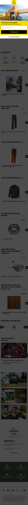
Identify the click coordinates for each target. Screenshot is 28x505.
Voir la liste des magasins (14, 36)
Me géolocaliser (15, 32)
